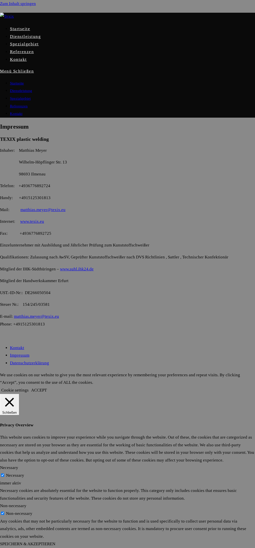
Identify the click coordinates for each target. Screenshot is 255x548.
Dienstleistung (21, 91)
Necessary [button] (9, 467)
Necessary (15, 475)
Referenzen (19, 106)
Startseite (17, 83)
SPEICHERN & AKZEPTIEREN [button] (27, 544)
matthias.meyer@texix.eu (42, 209)
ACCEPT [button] (39, 390)
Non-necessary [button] (13, 505)
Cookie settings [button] (15, 390)
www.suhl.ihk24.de (77, 269)
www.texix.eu (32, 221)
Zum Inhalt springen (18, 3)
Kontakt (16, 114)
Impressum (19, 355)
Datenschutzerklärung (29, 363)
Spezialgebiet (20, 98)
